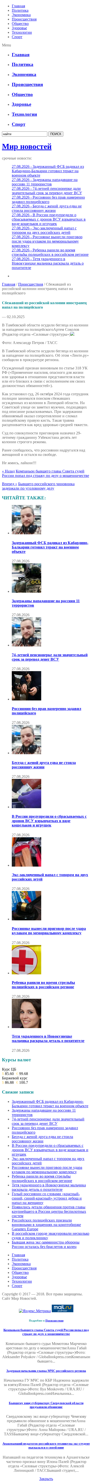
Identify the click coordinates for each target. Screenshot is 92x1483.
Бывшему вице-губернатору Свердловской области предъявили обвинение (46, 1405)
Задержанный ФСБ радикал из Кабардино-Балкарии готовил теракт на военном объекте (50, 547)
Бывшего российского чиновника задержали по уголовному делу (38, 486)
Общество (20, 23)
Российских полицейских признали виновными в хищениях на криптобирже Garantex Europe (46, 1224)
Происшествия (24, 19)
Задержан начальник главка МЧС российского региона (46, 1371)
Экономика (21, 15)
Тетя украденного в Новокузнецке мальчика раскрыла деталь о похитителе (48, 1038)
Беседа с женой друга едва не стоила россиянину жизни (44, 765)
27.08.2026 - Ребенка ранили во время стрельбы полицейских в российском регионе (50, 252)
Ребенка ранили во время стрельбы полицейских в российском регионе (43, 984)
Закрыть (46, 1479)
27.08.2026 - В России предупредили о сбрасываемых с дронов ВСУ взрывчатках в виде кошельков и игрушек (49, 219)
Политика (20, 10)
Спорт (17, 37)
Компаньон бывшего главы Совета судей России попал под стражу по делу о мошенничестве (45, 473)
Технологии (22, 32)
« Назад (8, 471)
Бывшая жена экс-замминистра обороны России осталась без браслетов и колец (45, 1244)
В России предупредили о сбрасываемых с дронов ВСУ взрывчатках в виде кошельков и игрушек (49, 820)
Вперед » (9, 484)
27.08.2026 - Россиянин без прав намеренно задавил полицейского (48, 199)
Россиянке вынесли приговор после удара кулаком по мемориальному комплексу (49, 930)
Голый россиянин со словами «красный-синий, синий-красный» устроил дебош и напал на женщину (47, 1198)
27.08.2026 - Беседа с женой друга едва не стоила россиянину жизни (47, 208)
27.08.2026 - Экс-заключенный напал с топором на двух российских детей (44, 230)
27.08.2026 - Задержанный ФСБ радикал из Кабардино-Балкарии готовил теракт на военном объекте (48, 170)
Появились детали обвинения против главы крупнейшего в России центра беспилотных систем (49, 1211)
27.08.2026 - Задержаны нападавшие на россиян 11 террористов (45, 182)
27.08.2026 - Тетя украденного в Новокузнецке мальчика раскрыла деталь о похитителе (48, 263)
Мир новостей (27, 146)
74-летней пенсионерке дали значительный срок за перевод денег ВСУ (50, 657)
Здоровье (19, 28)
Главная (18, 6)
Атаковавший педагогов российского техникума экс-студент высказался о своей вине (46, 1445)
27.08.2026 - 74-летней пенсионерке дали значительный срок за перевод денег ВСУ (47, 190)
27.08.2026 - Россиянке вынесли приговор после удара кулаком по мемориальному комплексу (47, 241)
